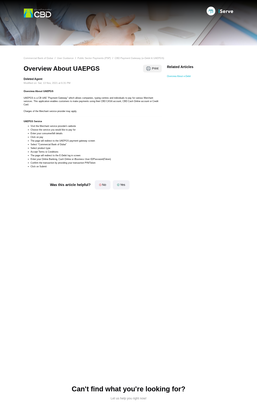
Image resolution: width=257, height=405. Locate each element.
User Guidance (65, 58)
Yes (122, 184)
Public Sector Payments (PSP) (94, 58)
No (104, 184)
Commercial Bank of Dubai (38, 58)
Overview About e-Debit (179, 76)
